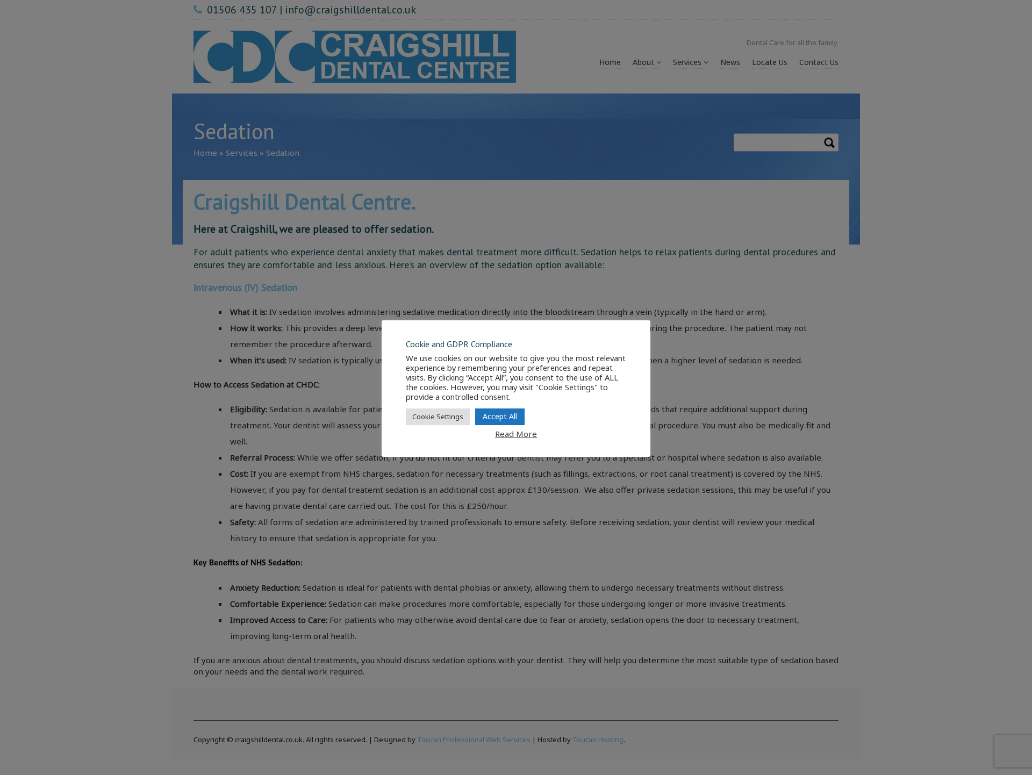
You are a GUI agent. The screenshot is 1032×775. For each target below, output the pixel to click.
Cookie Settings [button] (437, 416)
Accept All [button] (500, 416)
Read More (516, 433)
